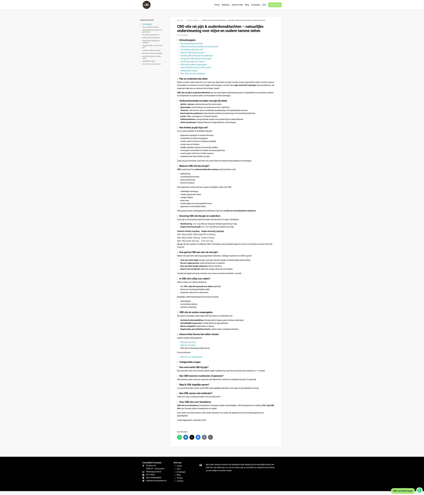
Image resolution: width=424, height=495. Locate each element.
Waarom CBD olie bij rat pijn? (151, 37)
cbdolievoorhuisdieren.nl (156, 481)
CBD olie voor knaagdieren (191, 357)
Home (217, 5)
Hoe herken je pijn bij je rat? (150, 35)
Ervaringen (255, 5)
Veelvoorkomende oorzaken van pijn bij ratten (152, 31)
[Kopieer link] (210, 437)
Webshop (226, 5)
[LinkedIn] (185, 437)
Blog (247, 5)
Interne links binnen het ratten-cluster (151, 57)
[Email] (204, 437)
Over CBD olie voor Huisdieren (151, 64)
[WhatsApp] (179, 437)
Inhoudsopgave (147, 24)
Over (264, 5)
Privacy (180, 478)
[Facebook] (198, 437)
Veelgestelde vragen (148, 61)
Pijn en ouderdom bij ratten (150, 27)
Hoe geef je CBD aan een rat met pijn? (152, 46)
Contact (273, 5)
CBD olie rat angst (187, 345)
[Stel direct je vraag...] (419, 490)
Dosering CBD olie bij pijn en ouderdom (151, 41)
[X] (191, 437)
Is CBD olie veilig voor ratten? (151, 50)
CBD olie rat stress (188, 342)
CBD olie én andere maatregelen (152, 53)
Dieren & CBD (237, 5)
